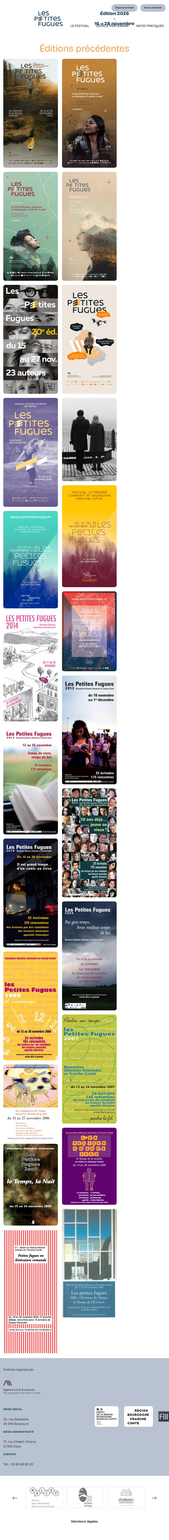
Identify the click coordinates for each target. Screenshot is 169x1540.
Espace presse (124, 7)
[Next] (154, 1498)
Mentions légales (84, 1521)
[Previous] (15, 1498)
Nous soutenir (153, 7)
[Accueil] (49, 18)
